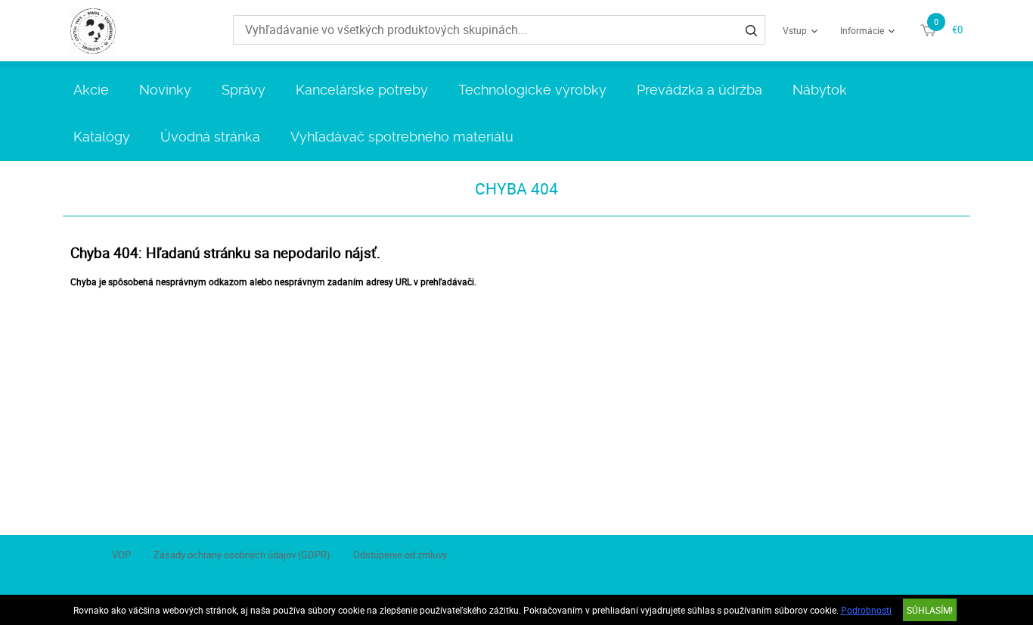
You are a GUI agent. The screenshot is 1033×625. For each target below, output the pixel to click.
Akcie (91, 90)
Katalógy (101, 137)
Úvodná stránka (210, 137)
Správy (243, 90)
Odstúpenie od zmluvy (400, 554)
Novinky (165, 90)
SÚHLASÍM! (930, 610)
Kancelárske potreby (362, 90)
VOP (121, 554)
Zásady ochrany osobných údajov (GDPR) (242, 554)
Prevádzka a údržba (699, 90)
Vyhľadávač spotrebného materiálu (401, 137)
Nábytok (820, 90)
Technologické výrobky (532, 90)
